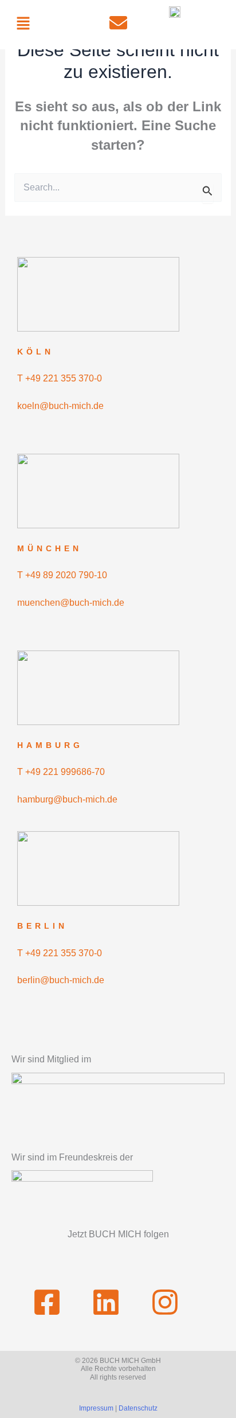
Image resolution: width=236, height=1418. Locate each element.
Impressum (96, 1408)
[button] (22, 24)
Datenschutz (138, 1408)
